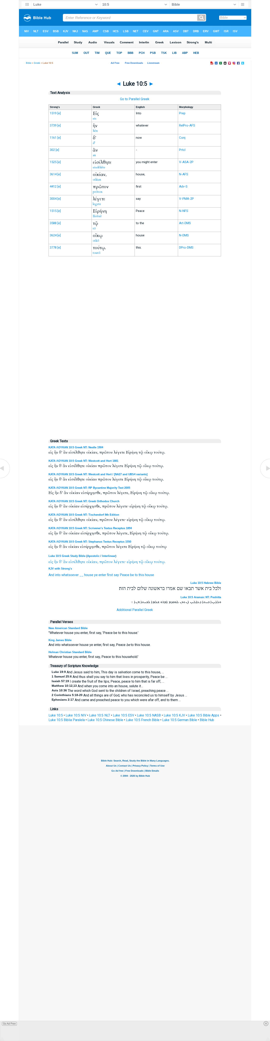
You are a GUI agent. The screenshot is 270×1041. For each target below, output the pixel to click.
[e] (59, 113)
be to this (137, 575)
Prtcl (182, 150)
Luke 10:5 (56, 715)
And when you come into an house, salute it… (97, 686)
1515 (53, 211)
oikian (97, 179)
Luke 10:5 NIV (76, 715)
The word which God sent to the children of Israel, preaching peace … (110, 691)
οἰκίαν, (92, 561)
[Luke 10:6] (264, 478)
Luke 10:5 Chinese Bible (105, 720)
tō (94, 228)
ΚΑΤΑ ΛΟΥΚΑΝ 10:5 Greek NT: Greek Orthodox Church (84, 501)
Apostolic (93, 556)
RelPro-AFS (187, 125)
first (110, 575)
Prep (182, 113)
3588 (53, 223)
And (51, 575)
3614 (53, 174)
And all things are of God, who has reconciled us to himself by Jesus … (119, 695)
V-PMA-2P (186, 199)
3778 (53, 247)
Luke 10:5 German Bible (179, 720)
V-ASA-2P (186, 162)
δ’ (60, 561)
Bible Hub (207, 720)
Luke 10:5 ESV (123, 715)
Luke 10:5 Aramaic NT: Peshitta (201, 597)
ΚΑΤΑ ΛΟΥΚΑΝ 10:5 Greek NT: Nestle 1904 (76, 447)
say (116, 575)
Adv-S (183, 186)
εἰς (51, 561)
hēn (95, 131)
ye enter (100, 575)
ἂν (65, 561)
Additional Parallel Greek (135, 610)
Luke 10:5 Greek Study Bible (67, 556)
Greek (37, 63)
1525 (53, 162)
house (88, 575)
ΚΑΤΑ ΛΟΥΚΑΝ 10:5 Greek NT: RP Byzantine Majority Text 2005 (89, 487)
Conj (182, 138)
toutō (96, 253)
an (94, 155)
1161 (53, 138)
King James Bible (60, 640)
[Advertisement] (135, 347)
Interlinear (108, 556)
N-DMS (184, 235)
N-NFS (183, 211)
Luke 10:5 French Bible (142, 720)
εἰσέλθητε (77, 561)
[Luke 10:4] (5, 478)
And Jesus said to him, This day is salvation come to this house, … (108, 672)
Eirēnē (97, 216)
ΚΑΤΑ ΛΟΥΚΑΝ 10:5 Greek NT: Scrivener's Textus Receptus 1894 (90, 528)
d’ (94, 143)
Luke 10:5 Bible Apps (203, 715)
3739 (53, 125)
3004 (53, 199)
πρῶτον (106, 561)
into (58, 575)
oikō (96, 240)
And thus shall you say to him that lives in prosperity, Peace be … (109, 677)
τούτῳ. (159, 561)
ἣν (56, 561)
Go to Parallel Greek (134, 99)
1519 (53, 113)
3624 (53, 235)
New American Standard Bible (68, 628)
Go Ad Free (9, 1023)
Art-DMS (185, 223)
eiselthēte (99, 167)
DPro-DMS (186, 247)
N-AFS (183, 174)
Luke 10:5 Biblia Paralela (67, 720)
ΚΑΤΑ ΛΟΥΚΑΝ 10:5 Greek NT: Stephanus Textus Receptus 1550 (90, 541)
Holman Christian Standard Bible (70, 652)
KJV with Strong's (60, 568)
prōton (98, 192)
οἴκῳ (148, 561)
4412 (53, 186)
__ (81, 575)
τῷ (141, 561)
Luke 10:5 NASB (149, 715)
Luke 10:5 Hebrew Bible (205, 582)
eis (94, 118)
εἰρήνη (132, 561)
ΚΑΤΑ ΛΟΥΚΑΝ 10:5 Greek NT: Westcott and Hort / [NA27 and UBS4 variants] (98, 474)
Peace (124, 575)
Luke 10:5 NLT (99, 715)
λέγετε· (120, 561)
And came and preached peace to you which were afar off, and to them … (116, 700)
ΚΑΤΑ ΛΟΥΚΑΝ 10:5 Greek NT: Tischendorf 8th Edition (84, 514)
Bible (28, 63)
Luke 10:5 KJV (174, 715)
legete (97, 204)
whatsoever (70, 575)
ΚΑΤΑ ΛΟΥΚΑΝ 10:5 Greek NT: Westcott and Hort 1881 (83, 460)
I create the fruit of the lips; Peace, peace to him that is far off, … (108, 681)
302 (52, 150)
